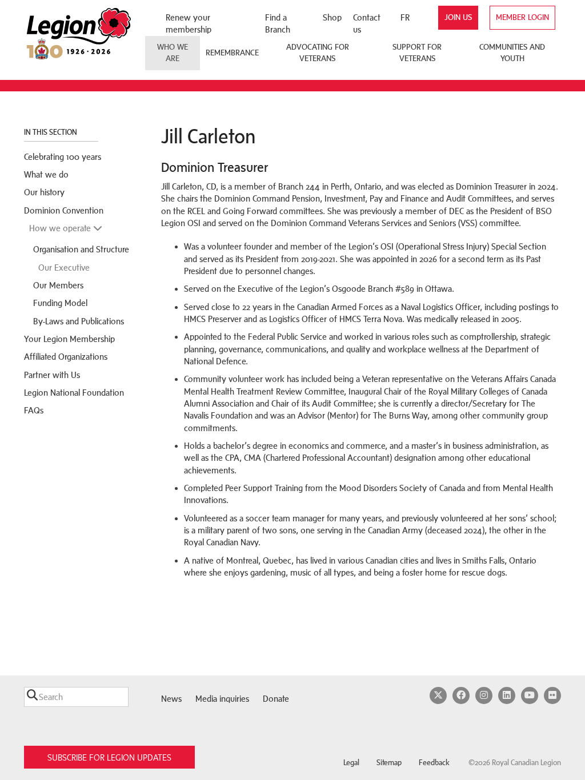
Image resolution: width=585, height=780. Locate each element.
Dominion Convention (63, 210)
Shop (332, 17)
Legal (351, 762)
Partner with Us (52, 375)
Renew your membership (188, 23)
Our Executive (64, 267)
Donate (276, 698)
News (171, 698)
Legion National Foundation (74, 392)
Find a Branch (277, 23)
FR (405, 17)
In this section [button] (51, 132)
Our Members (58, 285)
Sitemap (389, 762)
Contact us (366, 23)
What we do (46, 174)
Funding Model (60, 303)
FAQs (33, 410)
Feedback (434, 762)
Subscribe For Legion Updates (109, 757)
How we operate (61, 228)
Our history (44, 192)
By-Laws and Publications (78, 321)
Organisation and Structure (81, 249)
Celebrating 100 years (62, 157)
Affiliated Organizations (65, 356)
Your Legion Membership (69, 339)
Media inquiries (222, 698)
